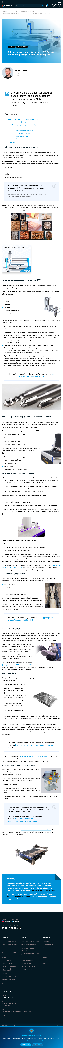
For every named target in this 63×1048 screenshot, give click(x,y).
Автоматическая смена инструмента (28, 128)
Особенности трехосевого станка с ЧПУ (24, 119)
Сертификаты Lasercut (48, 947)
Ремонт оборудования (27, 960)
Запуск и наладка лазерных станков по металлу (28, 944)
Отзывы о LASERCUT (48, 944)
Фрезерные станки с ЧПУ (9, 953)
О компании (45, 941)
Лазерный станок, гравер (9, 941)
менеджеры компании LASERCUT (19, 896)
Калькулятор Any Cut (27, 963)
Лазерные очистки (7, 963)
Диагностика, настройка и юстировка (28, 949)
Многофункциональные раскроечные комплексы (9, 980)
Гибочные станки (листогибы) (10, 966)
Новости (44, 953)
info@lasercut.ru (56, 6)
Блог (43, 966)
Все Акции (45, 950)
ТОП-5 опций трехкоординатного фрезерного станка (29, 125)
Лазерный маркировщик (8, 950)
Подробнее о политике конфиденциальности (38, 1040)
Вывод (12, 142)
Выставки (45, 960)
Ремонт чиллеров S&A (27, 957)
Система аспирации (23, 133)
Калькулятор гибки (26, 969)
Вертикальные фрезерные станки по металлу (9, 969)
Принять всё (25, 1044)
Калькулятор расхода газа (28, 966)
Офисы (44, 963)
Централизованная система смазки (28, 139)
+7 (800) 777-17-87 (55, 5)
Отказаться (37, 1044)
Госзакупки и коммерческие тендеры (50, 956)
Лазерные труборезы (8, 947)
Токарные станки (6, 973)
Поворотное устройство (24, 130)
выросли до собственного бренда (43, 890)
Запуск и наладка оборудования (30, 941)
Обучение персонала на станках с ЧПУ (30, 953)
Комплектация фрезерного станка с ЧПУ (24, 122)
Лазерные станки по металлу (10, 944)
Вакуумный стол (22, 136)
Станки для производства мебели (9, 956)
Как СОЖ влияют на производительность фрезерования (24, 820)
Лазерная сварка (6, 960)
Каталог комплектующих (8, 984)
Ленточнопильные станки (9, 976)
